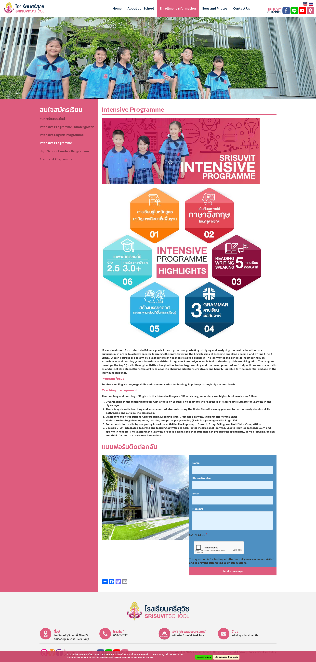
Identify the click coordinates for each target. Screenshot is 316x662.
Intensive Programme (56, 142)
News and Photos (214, 8)
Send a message (233, 571)
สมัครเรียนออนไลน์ (52, 118)
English (305, 4)
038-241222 (120, 635)
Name (196, 463)
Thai (311, 4)
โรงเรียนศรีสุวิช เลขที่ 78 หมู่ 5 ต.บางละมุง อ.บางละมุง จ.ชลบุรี (71, 637)
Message (197, 509)
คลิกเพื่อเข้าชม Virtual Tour (188, 635)
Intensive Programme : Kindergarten (67, 126)
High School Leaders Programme (64, 151)
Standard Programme (56, 159)
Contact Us (241, 8)
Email (195, 493)
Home (117, 8)
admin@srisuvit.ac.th (245, 635)
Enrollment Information (178, 8)
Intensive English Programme (62, 134)
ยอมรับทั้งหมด (204, 657)
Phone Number (201, 478)
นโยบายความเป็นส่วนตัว (226, 657)
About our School (140, 8)
